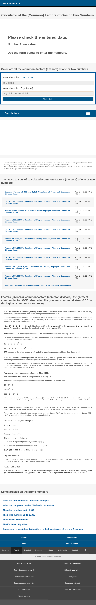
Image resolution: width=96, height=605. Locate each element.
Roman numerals (24, 563)
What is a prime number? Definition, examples (26, 500)
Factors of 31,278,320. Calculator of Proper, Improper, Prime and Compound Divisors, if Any (37, 258)
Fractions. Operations (72, 563)
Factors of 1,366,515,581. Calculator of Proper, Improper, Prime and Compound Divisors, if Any (37, 268)
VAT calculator (24, 590)
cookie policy (72, 544)
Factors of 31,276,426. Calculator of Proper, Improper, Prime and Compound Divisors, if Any (37, 202)
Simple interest (24, 596)
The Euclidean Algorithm (15, 524)
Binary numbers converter (24, 583)
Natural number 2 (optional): (18, 88)
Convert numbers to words (24, 570)
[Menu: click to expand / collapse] (89, 113)
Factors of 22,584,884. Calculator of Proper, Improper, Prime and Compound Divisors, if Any (37, 221)
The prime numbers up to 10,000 (19, 515)
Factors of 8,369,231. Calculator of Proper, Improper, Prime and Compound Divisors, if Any (37, 240)
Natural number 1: (17, 77)
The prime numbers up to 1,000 (18, 510)
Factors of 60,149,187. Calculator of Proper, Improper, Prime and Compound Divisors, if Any (37, 249)
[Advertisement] (48, 137)
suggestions (72, 537)
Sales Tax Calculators (72, 590)
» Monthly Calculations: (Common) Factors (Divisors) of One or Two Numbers (38, 285)
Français (38, 550)
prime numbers (11, 3)
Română (75, 550)
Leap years (72, 577)
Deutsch (5, 550)
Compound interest (72, 583)
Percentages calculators (24, 577)
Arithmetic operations (72, 570)
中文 (84, 550)
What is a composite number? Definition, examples (28, 505)
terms (24, 544)
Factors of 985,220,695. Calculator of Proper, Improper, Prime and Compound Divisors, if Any (37, 212)
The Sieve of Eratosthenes (16, 519)
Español (27, 550)
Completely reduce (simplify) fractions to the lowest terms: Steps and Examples (43, 529)
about (24, 537)
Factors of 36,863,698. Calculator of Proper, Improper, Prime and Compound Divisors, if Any (37, 277)
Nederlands (62, 550)
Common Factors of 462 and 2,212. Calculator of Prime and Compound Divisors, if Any (37, 193)
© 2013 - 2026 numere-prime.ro (48, 557)
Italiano (50, 550)
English (16, 550)
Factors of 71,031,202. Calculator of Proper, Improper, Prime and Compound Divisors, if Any (37, 230)
